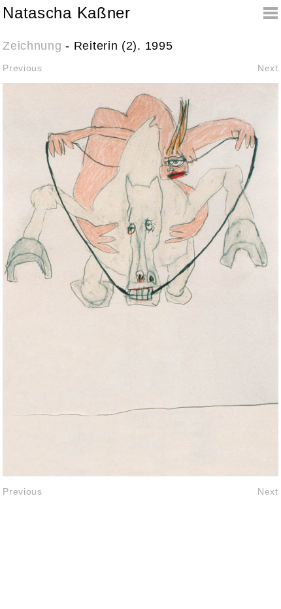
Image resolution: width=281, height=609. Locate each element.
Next (267, 68)
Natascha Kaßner (67, 13)
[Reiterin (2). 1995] (140, 279)
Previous (22, 68)
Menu (265, 13)
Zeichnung (32, 45)
